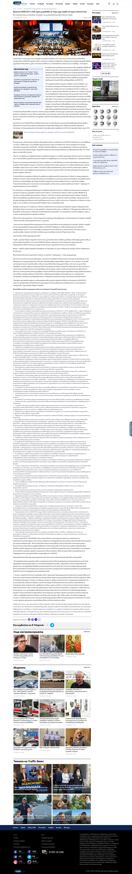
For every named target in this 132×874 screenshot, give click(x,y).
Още (97, 4)
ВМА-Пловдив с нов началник (49, 748)
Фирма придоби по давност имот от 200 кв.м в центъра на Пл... (105, 167)
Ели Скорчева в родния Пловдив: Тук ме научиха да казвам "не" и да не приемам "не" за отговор (51, 656)
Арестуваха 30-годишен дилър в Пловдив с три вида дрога (24, 749)
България (49, 4)
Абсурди (67, 827)
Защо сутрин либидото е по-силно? (110, 27)
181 (114, 59)
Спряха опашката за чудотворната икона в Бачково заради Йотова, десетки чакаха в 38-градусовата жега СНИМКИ (70, 787)
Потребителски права (48, 844)
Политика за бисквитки (48, 847)
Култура (90, 4)
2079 (114, 68)
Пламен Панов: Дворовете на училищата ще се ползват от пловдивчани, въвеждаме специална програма (76, 721)
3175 (23, 725)
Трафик (50, 827)
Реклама (15, 838)
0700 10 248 (56, 852)
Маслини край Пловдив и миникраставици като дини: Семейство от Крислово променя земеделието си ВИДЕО (70, 818)
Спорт (82, 4)
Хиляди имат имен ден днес (75, 654)
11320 (23, 696)
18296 (103, 100)
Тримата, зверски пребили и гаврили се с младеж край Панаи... (105, 156)
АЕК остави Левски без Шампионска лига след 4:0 (109, 18)
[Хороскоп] (105, 126)
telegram (36, 619)
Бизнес (67, 4)
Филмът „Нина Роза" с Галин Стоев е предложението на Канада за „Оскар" (23, 656)
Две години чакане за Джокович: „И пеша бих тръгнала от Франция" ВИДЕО (31, 788)
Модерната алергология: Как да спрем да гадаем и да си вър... (105, 97)
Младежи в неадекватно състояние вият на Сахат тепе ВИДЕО (105, 151)
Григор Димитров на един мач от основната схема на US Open (110, 37)
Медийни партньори (47, 838)
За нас (15, 835)
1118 (114, 22)
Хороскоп (96, 106)
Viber (32, 619)
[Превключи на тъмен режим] (118, 4)
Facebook (29, 619)
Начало (32, 4)
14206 (49, 696)
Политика (59, 4)
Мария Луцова (87, 17)
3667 (75, 754)
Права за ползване (47, 841)
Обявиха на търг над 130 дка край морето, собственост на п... (103, 172)
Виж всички (87, 631)
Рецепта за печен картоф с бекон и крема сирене (110, 55)
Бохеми (58, 827)
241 (114, 50)
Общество (32, 827)
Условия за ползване (19, 841)
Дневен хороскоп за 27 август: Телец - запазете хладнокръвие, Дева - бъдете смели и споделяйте (110, 65)
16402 (63, 822)
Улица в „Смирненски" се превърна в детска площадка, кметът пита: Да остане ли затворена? (30, 818)
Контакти (16, 844)
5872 (75, 725)
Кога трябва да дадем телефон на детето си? (109, 45)
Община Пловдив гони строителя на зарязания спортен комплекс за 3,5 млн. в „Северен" (52, 692)
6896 (23, 752)
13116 (24, 792)
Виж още (105, 73)
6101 (75, 656)
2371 (75, 696)
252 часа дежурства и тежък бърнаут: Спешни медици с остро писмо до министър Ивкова (25, 721)
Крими (75, 4)
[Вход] (109, 4)
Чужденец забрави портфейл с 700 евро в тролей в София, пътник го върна (76, 750)
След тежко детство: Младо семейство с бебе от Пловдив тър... (105, 162)
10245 (49, 725)
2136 (49, 660)
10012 (63, 792)
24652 (49, 750)
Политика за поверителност (21, 847)
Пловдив (41, 4)
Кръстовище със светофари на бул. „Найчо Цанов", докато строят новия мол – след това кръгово (24, 692)
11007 (24, 822)
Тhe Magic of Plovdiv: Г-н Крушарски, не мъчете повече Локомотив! (76, 692)
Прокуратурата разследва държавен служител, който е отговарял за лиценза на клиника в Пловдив (51, 721)
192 (23, 660)
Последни (96, 12)
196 (114, 41)
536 (114, 31)
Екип (43, 835)
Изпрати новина (131, 429)
